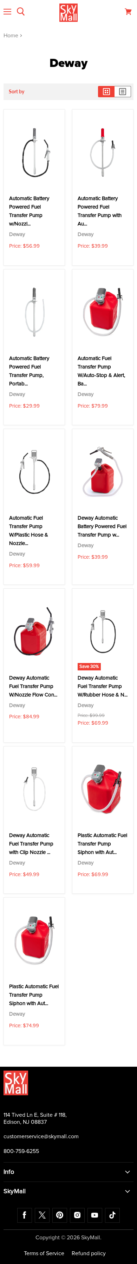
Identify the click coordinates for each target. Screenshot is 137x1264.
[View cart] (128, 11)
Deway (17, 234)
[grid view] (106, 91)
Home (12, 35)
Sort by (16, 91)
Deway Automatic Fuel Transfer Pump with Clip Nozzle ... (31, 844)
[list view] (123, 91)
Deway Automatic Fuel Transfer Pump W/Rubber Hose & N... (103, 686)
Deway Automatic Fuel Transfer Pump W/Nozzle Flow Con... (33, 686)
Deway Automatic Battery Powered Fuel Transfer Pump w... (102, 526)
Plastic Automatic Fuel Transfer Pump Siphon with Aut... (102, 844)
